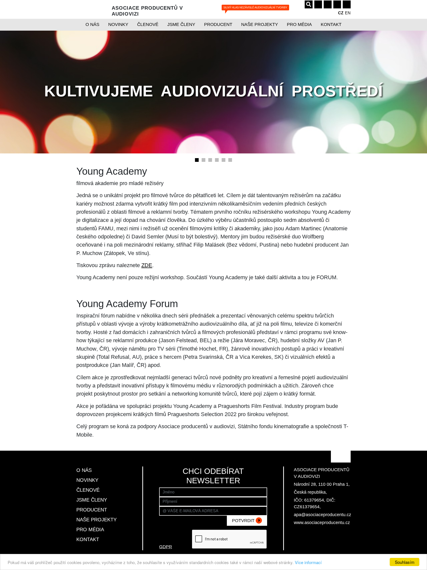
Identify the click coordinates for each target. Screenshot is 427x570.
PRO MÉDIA (299, 24)
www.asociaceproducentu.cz (322, 522)
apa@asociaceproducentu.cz (322, 514)
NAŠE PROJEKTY (259, 24)
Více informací (308, 562)
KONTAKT (331, 24)
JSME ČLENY (181, 24)
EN (348, 13)
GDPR (165, 546)
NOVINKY (118, 24)
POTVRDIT (244, 520)
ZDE (146, 265)
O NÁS (92, 24)
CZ (340, 13)
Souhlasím (404, 562)
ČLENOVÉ (147, 24)
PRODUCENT (218, 24)
